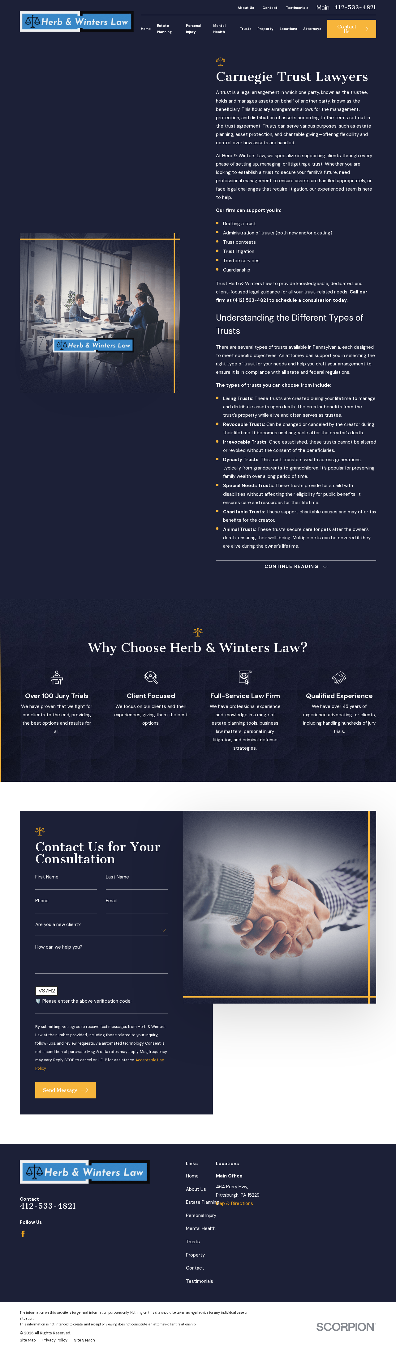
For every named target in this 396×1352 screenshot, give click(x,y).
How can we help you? (58, 947)
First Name (46, 877)
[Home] (77, 21)
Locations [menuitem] (288, 29)
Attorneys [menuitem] (312, 29)
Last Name (117, 877)
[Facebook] (23, 1234)
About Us (246, 8)
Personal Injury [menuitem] (193, 28)
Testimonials (297, 8)
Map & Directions (234, 1203)
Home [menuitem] (146, 29)
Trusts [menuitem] (245, 29)
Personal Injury (201, 1215)
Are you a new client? (58, 924)
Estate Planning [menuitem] (164, 28)
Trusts (193, 1242)
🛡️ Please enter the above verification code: (83, 1001)
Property (195, 1255)
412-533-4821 (355, 7)
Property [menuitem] (265, 29)
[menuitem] (28, 1340)
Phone (42, 901)
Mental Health (201, 1228)
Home (192, 1176)
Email (111, 901)
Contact (270, 8)
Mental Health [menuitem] (219, 28)
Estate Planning (202, 1202)
